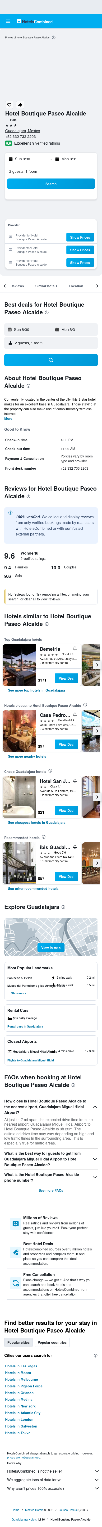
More (8, 418)
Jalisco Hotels (68, 1510)
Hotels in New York (20, 1406)
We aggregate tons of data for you (35, 1479)
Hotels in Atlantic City (23, 1412)
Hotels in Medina (18, 1399)
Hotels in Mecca (18, 1372)
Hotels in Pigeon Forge (23, 1386)
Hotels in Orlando (19, 1392)
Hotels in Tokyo (18, 1432)
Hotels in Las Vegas (21, 1366)
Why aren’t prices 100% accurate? (36, 1488)
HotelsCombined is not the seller (34, 1471)
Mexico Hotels (34, 1510)
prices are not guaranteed (23, 1457)
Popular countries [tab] (52, 1342)
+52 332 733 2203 (20, 136)
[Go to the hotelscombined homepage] (34, 21)
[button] (8, 21)
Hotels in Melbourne (21, 1379)
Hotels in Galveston (21, 1426)
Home (15, 1510)
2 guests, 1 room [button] (23, 171)
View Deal (66, 678)
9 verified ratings (46, 143)
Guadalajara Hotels (24, 1519)
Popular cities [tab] (18, 1342)
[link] (36, 690)
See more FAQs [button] (51, 1190)
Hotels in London (19, 1419)
